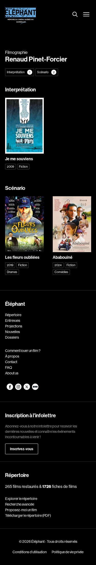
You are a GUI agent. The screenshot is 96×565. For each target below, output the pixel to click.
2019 (10, 265)
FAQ (8, 367)
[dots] (35, 388)
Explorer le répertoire (21, 498)
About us (11, 373)
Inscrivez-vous (21, 449)
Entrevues (12, 320)
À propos (12, 356)
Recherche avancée (19, 504)
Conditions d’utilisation (30, 552)
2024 (58, 265)
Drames (12, 272)
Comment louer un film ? (22, 350)
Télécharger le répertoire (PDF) (28, 515)
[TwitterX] (27, 388)
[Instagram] (18, 388)
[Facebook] (10, 388)
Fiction (23, 166)
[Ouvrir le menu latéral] (86, 15)
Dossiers (12, 337)
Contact (11, 362)
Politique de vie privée (67, 552)
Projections (13, 326)
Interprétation (18, 72)
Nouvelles (12, 331)
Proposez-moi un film (21, 510)
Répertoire (13, 315)
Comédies (61, 272)
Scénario (46, 72)
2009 (10, 166)
